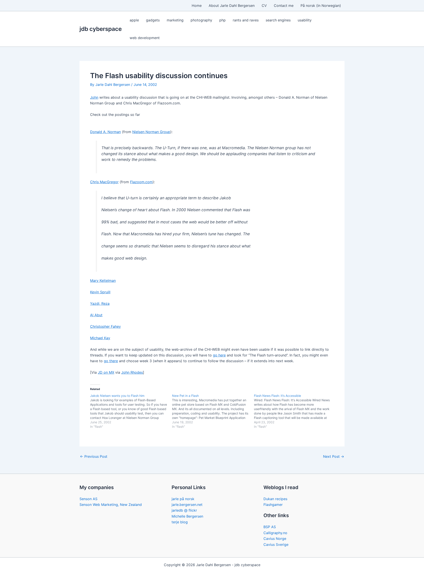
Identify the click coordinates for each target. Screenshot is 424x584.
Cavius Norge (274, 538)
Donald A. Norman (105, 132)
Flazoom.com (141, 182)
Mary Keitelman (103, 280)
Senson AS (88, 499)
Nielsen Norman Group (151, 132)
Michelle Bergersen (187, 516)
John (94, 97)
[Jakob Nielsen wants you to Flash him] (131, 411)
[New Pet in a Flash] (213, 411)
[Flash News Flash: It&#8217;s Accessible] (295, 411)
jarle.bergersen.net (187, 504)
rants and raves (246, 20)
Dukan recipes (275, 499)
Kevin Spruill (100, 292)
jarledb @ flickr (184, 510)
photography (201, 20)
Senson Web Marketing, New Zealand (111, 504)
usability (305, 20)
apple (134, 20)
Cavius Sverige (275, 544)
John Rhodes (132, 372)
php (222, 20)
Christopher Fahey (105, 326)
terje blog (180, 522)
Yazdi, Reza (100, 303)
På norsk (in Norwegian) (321, 5)
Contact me (283, 5)
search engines (278, 20)
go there (111, 361)
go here (219, 355)
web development (145, 38)
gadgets (153, 20)
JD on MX (106, 372)
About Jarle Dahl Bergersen (232, 5)
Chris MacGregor (104, 182)
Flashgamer (273, 504)
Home (197, 5)
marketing (175, 20)
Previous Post (93, 456)
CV (264, 5)
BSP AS (269, 527)
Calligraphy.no (275, 533)
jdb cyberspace (101, 28)
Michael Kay (100, 338)
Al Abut (96, 315)
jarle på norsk (183, 499)
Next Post (333, 456)
